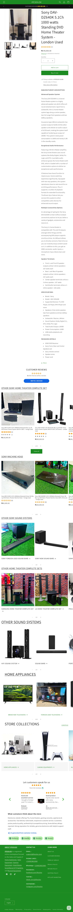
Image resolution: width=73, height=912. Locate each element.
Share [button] (45, 363)
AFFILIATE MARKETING (54, 877)
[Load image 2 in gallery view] (16, 46)
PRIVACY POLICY (53, 864)
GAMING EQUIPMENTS (44, 767)
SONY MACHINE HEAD (12, 456)
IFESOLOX (11, 909)
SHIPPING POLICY (53, 873)
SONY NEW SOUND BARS (44, 558)
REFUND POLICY (52, 869)
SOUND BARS (40, 663)
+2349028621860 (31, 861)
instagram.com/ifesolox (34, 887)
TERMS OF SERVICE (53, 860)
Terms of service (37, 909)
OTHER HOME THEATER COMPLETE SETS (21, 568)
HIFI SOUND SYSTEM (9, 663)
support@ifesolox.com (34, 854)
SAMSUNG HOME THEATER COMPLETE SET (17, 609)
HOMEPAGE (64, 725)
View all (36, 451)
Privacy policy (27, 909)
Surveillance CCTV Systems (14, 868)
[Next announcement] (69, 6)
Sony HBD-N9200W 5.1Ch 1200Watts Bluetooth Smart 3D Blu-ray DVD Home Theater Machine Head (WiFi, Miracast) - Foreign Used (51, 497)
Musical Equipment (14, 871)
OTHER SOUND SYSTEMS (21, 621)
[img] (36, 785)
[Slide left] (32, 446)
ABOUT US (51, 851)
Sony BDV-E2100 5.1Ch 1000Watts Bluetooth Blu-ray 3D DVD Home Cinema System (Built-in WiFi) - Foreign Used (17, 428)
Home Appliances (11, 860)
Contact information (58, 909)
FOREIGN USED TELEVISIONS (50, 715)
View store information (50, 85)
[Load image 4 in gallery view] (32, 46)
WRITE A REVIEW (36, 381)
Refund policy (19, 909)
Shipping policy (47, 909)
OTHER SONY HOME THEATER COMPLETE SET (24, 388)
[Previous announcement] (4, 6)
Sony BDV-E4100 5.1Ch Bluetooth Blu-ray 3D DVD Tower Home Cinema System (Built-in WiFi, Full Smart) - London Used (51, 429)
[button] (4, 2)
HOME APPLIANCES (20, 674)
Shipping (43, 53)
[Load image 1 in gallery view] (8, 46)
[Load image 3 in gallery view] (24, 46)
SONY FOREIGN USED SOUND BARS (14, 558)
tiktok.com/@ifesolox (33, 880)
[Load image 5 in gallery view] (8, 54)
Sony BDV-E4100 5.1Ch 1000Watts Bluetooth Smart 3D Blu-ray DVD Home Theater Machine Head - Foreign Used (17, 497)
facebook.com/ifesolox (34, 873)
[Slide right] (41, 446)
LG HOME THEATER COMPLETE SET (48, 609)
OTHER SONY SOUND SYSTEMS (16, 517)
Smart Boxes (17, 865)
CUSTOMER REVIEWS (54, 856)
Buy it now (54, 73)
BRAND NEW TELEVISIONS (17, 715)
